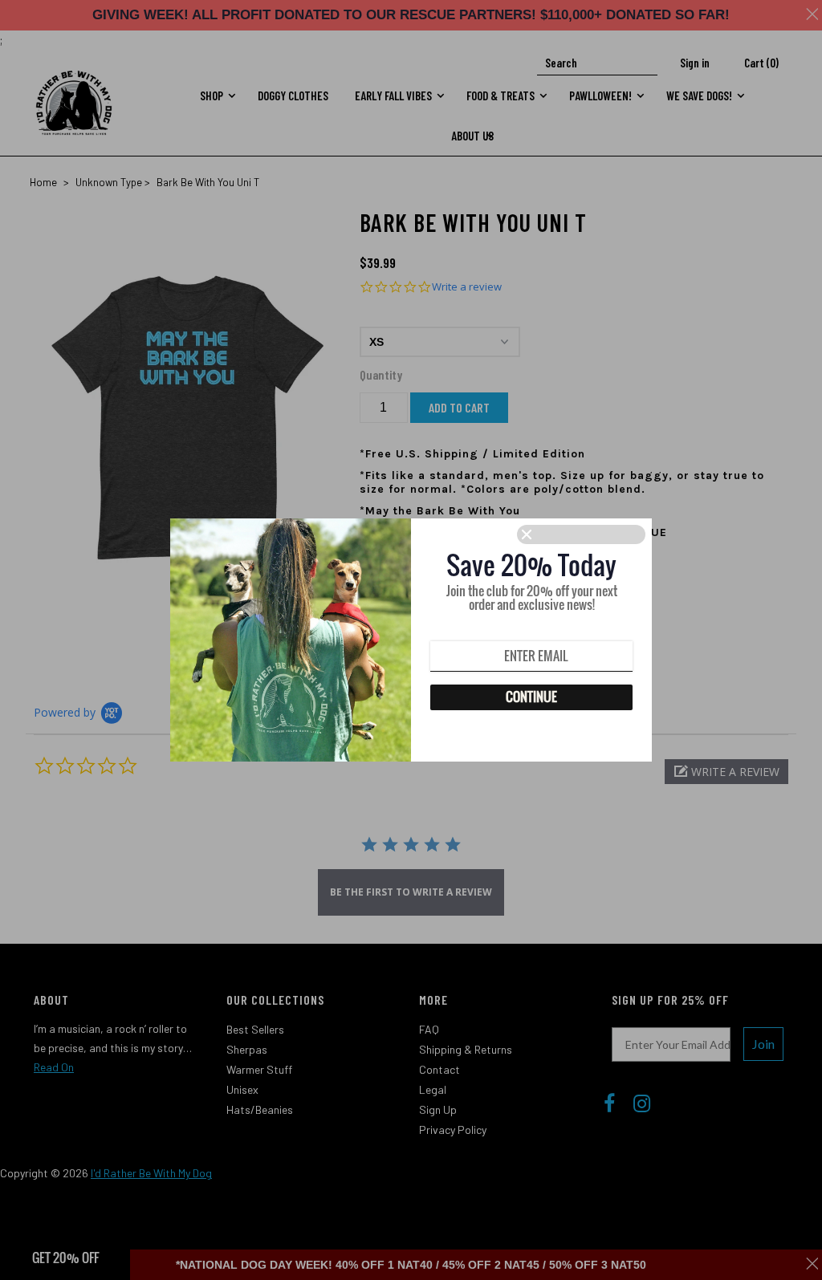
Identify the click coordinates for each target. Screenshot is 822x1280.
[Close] (581, 534)
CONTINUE (531, 696)
